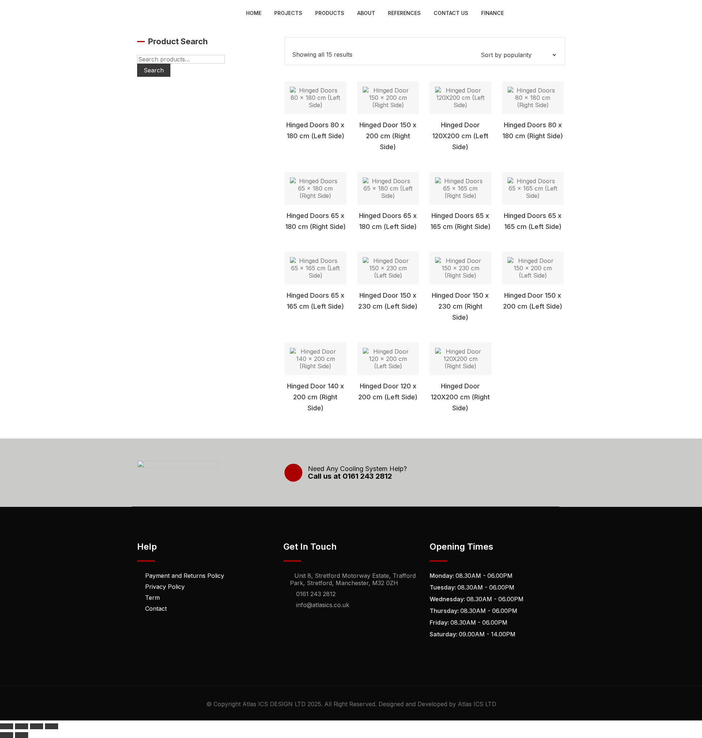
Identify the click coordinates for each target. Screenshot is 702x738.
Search (154, 70)
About (366, 13)
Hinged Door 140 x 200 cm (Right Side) (315, 397)
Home (253, 13)
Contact (156, 608)
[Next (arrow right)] (21, 735)
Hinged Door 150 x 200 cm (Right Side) (387, 136)
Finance (492, 13)
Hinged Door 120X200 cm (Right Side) (460, 397)
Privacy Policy (165, 586)
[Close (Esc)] (51, 726)
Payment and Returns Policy (184, 575)
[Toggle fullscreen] (21, 726)
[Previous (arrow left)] (6, 735)
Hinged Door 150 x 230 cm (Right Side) (460, 306)
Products (329, 13)
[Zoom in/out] (6, 726)
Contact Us (451, 13)
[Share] (36, 726)
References (404, 13)
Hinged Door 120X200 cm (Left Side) (460, 136)
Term (152, 597)
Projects (288, 13)
